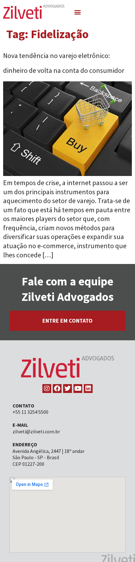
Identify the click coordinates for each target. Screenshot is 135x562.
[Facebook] (57, 388)
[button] (78, 12)
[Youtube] (77, 388)
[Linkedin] (88, 388)
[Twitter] (67, 388)
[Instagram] (46, 388)
